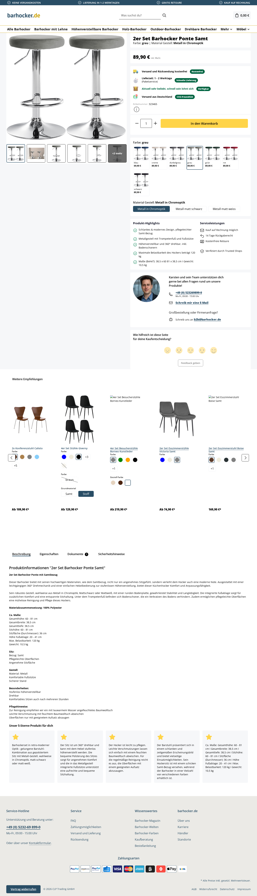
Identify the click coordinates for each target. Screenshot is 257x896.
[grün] (120, 460)
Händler (183, 833)
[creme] (71, 457)
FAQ (73, 821)
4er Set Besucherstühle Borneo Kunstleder (124, 450)
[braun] (212, 460)
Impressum (244, 889)
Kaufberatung (144, 839)
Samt (69, 494)
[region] (128, 458)
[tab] (21, 554)
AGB (194, 889)
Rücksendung (79, 839)
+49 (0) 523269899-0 (189, 293)
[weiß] (128, 483)
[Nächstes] (245, 457)
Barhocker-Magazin (147, 821)
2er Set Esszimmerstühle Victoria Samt (174, 450)
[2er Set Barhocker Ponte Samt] (66, 87)
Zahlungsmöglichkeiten (86, 827)
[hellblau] (37, 457)
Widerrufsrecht (208, 889)
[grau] (30, 457)
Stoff (86, 494)
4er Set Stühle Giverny (74, 448)
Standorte (184, 839)
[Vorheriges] (11, 457)
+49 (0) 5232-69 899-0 (23, 827)
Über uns (184, 821)
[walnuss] (120, 483)
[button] (136, 109)
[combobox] (140, 15)
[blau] (64, 457)
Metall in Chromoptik (151, 209)
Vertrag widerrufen (23, 889)
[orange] (128, 460)
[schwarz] (79, 457)
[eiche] (22, 457)
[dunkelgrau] (226, 460)
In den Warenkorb (204, 123)
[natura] (113, 483)
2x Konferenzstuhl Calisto (27, 448)
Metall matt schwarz (189, 209)
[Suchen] (164, 15)
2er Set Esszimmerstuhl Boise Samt (226, 450)
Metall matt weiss (224, 209)
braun (72, 480)
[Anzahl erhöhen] (155, 123)
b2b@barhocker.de (207, 319)
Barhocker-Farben (147, 833)
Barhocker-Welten (147, 827)
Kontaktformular (40, 843)
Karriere (183, 827)
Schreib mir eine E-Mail (192, 303)
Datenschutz (227, 889)
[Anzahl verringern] (137, 123)
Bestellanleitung (145, 846)
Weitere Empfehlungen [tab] (27, 379)
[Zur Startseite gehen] (23, 15)
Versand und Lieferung (86, 833)
